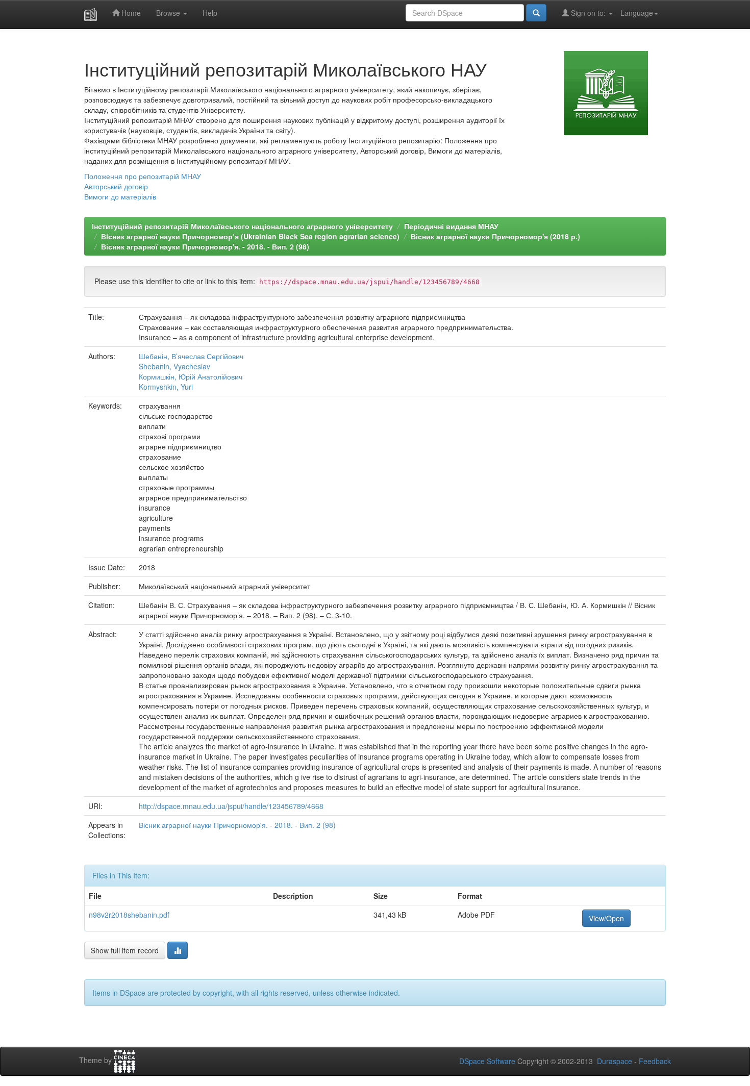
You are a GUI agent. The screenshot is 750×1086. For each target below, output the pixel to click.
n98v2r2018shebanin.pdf (129, 915)
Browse (169, 13)
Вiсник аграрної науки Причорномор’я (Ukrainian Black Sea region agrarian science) (250, 236)
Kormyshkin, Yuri (166, 387)
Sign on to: (588, 13)
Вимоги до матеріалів (120, 196)
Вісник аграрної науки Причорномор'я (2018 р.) (495, 236)
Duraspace (614, 1061)
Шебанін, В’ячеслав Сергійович (191, 356)
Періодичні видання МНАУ (451, 226)
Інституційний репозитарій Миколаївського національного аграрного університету (242, 226)
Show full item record (125, 950)
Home (130, 13)
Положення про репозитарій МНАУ (142, 176)
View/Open (606, 918)
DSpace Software (487, 1061)
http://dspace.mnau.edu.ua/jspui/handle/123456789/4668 (231, 806)
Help (210, 13)
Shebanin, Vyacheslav (174, 366)
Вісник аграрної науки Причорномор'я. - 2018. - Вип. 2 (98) (205, 246)
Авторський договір (116, 186)
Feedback (655, 1061)
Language (636, 13)
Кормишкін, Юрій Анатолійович (190, 376)
